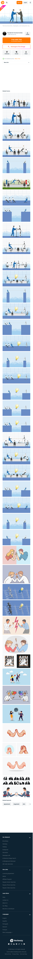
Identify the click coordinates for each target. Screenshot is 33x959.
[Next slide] (26, 831)
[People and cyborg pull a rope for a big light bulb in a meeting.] (16, 278)
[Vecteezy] (2, 2)
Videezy (5, 874)
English (5, 945)
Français (5, 957)
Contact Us (5, 927)
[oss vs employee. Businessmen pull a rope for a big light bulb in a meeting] (16, 520)
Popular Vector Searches (9, 909)
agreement (7, 831)
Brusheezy (5, 868)
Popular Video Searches (9, 915)
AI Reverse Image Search (9, 886)
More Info (6, 61)
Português (5, 951)
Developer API (6, 883)
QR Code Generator (8, 891)
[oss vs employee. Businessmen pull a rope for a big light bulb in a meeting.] (16, 456)
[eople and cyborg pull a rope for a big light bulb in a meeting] (16, 407)
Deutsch (5, 954)
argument (16, 831)
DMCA (4, 904)
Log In (25, 2)
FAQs (4, 925)
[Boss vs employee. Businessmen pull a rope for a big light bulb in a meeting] (16, 472)
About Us (5, 930)
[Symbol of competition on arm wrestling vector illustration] (9, 660)
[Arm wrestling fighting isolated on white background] (16, 746)
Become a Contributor (8, 936)
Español (5, 948)
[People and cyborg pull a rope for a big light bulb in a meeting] (16, 310)
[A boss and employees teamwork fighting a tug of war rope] (16, 213)
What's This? (17, 58)
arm (24, 831)
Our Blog (5, 933)
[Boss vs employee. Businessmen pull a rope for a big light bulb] (16, 488)
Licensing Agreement (8, 901)
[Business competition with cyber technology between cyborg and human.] (16, 326)
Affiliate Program (7, 906)
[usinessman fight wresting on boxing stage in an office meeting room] (16, 181)
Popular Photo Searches (9, 912)
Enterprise (5, 877)
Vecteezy (5, 871)
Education (5, 880)
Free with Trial (16, 40)
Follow (27, 34)
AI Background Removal (9, 888)
